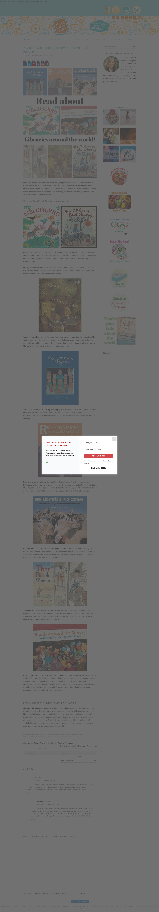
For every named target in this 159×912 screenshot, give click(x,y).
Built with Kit (98, 468)
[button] (60, 462)
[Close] (114, 439)
